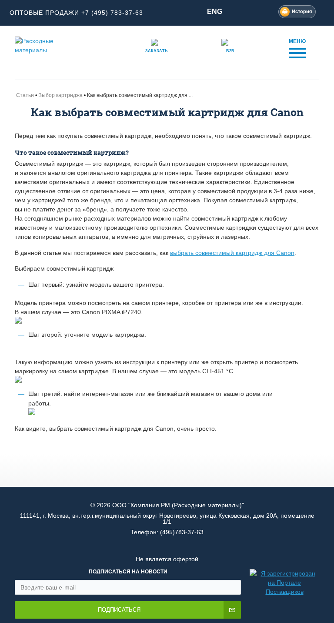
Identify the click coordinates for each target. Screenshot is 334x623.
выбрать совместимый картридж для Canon (232, 252)
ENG (214, 11)
